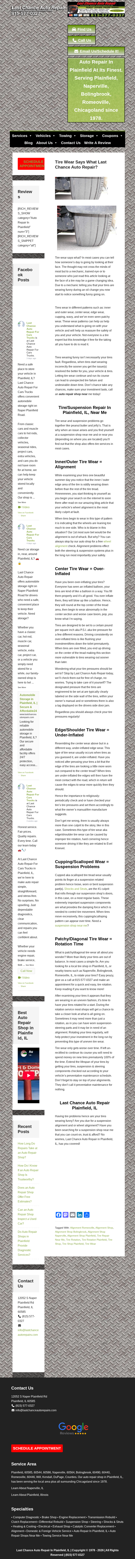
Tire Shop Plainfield (73, 1243)
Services (19, 136)
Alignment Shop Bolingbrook (70, 1231)
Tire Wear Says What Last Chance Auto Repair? (81, 164)
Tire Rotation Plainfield (94, 1239)
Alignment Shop (104, 1227)
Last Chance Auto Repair (39, 17)
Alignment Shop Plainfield (81, 1235)
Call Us (84, 40)
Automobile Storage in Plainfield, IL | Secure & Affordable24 (28, 703)
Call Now (26, 970)
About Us (44, 143)
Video (26, 507)
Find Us (83, 29)
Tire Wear (90, 1243)
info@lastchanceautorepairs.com (35, 1410)
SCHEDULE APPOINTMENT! (34, 164)
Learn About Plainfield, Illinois (29, 1494)
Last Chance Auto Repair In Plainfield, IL (43, 1550)
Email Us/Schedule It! (99, 51)
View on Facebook (26, 513)
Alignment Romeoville (82, 1227)
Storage (87, 136)
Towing (65, 136)
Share (23, 516)
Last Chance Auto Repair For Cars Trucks (33, 330)
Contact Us (71, 143)
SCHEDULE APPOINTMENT (37, 1448)
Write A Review (97, 143)
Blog (28, 143)
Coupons (110, 136)
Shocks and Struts (75, 888)
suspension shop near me (71, 925)
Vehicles (43, 136)
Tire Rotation (73, 1239)
